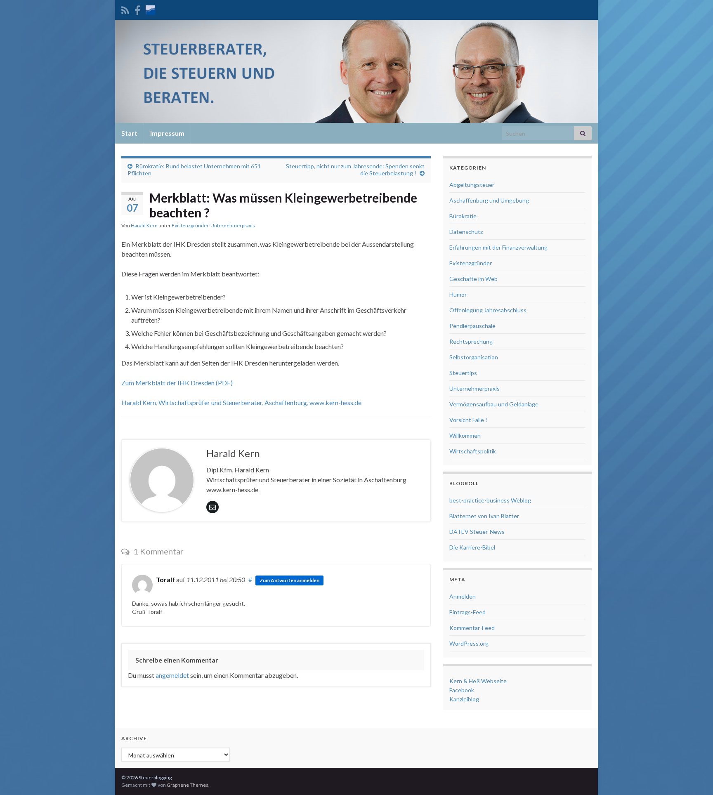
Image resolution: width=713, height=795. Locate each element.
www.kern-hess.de (335, 402)
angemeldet (172, 675)
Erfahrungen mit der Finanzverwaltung (498, 247)
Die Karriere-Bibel (472, 547)
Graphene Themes (187, 785)
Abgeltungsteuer (471, 184)
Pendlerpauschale (472, 325)
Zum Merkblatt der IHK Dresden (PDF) (177, 383)
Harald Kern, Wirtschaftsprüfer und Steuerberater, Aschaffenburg (214, 402)
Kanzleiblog (464, 699)
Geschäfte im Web (473, 278)
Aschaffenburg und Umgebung (489, 200)
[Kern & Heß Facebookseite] (137, 9)
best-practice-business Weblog (490, 500)
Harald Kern (144, 225)
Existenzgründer (190, 225)
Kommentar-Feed (472, 627)
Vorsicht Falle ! (468, 419)
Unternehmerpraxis (232, 225)
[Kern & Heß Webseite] (151, 9)
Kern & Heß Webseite (478, 680)
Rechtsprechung (471, 341)
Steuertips (463, 372)
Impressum (167, 133)
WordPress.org (469, 643)
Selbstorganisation (473, 357)
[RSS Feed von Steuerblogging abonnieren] (125, 9)
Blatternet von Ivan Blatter (484, 515)
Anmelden (462, 596)
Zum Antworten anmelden (289, 580)
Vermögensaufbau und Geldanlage (493, 404)
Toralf (165, 579)
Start (129, 133)
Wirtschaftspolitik (472, 451)
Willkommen (465, 435)
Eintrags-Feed (467, 612)
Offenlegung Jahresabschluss (487, 310)
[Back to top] (694, 776)
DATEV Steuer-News (477, 531)
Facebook (461, 690)
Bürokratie (463, 215)
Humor (458, 294)
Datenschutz (466, 231)
